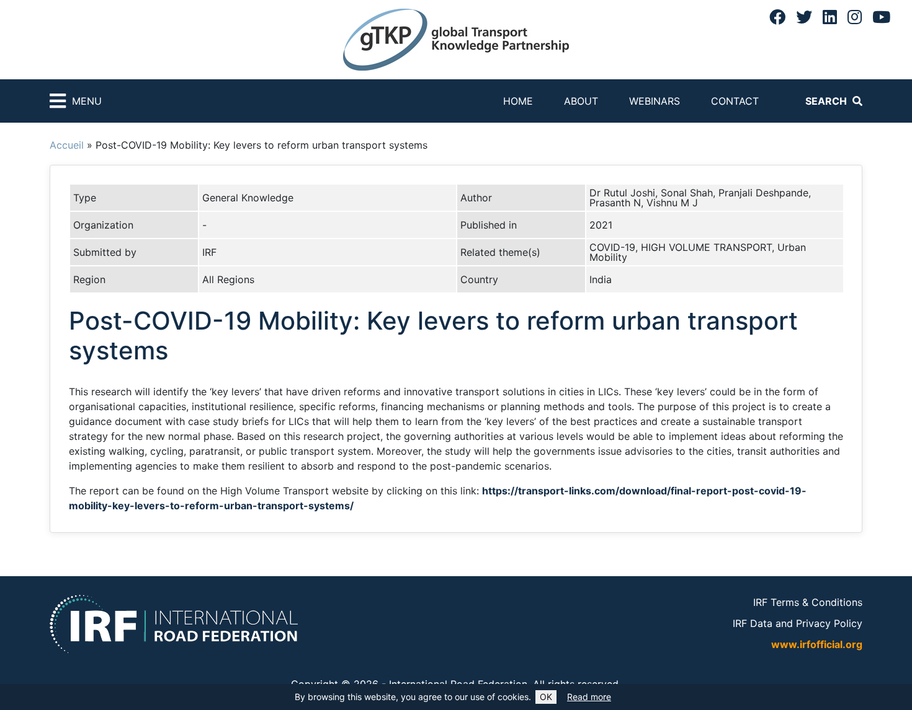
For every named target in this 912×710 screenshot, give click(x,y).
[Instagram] (854, 17)
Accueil (67, 145)
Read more (589, 696)
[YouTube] (881, 17)
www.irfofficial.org (816, 644)
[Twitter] (804, 17)
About (581, 101)
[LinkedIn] (830, 17)
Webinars (654, 101)
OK (546, 696)
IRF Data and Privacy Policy (797, 623)
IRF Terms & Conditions (807, 602)
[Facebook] (777, 17)
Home (518, 101)
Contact (735, 101)
